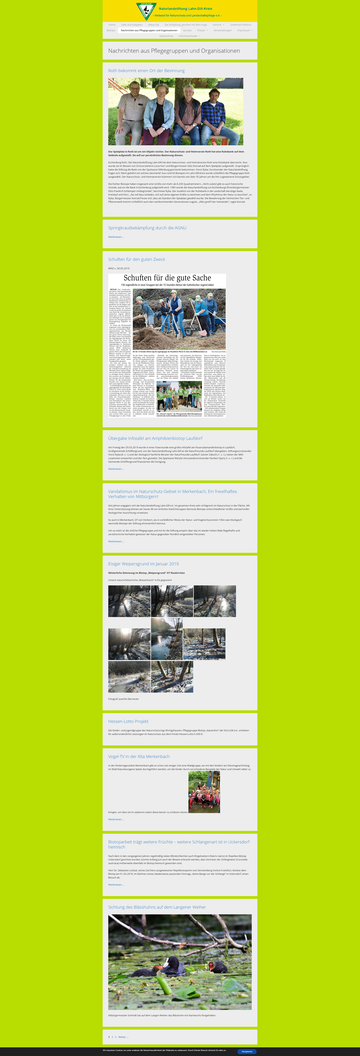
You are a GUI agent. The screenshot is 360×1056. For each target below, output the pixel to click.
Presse (201, 30)
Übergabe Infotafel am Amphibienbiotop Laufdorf (155, 438)
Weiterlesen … (116, 236)
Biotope (111, 30)
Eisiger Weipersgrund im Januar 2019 (143, 564)
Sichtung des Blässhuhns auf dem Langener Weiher (157, 907)
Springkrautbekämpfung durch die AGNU (147, 228)
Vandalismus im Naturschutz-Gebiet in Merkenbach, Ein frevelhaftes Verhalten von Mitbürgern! (172, 493)
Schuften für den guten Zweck (136, 259)
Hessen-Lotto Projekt (128, 721)
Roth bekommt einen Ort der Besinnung (146, 70)
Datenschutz (166, 36)
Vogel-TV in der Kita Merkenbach (139, 756)
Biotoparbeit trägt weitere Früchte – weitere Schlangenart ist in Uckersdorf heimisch (178, 844)
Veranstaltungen (223, 30)
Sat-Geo (187, 30)
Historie (217, 24)
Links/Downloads (188, 36)
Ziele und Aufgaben (131, 24)
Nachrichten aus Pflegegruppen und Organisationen (149, 30)
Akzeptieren (247, 1051)
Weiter (123, 1037)
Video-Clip (153, 24)
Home (112, 24)
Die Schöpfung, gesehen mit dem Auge (186, 24)
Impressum (243, 30)
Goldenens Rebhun (240, 24)
